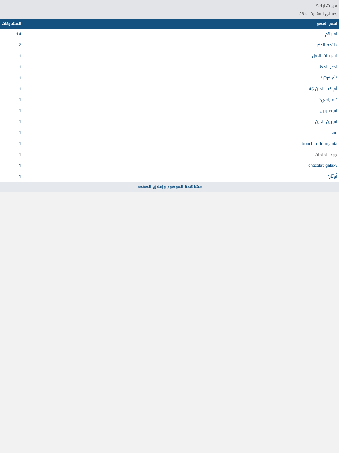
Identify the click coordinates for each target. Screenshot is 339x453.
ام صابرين (328, 110)
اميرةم (331, 34)
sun (334, 132)
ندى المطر (327, 67)
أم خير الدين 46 (323, 89)
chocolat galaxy (322, 165)
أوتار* (332, 176)
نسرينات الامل (324, 56)
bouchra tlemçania (319, 143)
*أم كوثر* (329, 78)
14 (18, 34)
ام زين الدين (326, 121)
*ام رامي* (328, 100)
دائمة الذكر (326, 45)
